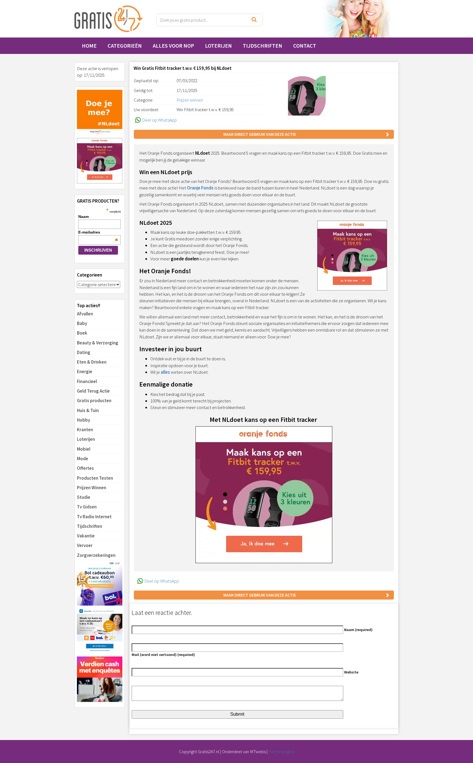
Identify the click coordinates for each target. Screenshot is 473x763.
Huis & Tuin (88, 410)
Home (89, 45)
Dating (83, 352)
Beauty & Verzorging (97, 343)
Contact (304, 45)
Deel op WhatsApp (159, 120)
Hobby (83, 420)
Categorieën (125, 45)
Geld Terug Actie (93, 391)
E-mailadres (98, 232)
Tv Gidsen (87, 507)
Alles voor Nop (173, 45)
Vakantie (86, 536)
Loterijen (218, 45)
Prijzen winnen (190, 100)
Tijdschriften (262, 45)
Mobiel (83, 449)
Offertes (85, 468)
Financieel (87, 381)
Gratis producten (94, 401)
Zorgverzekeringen (96, 555)
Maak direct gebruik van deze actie (259, 134)
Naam (83, 216)
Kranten (85, 430)
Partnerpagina (281, 751)
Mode (82, 459)
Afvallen (85, 314)
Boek (82, 333)
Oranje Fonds (200, 188)
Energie (84, 371)
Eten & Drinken (91, 362)
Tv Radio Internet (94, 517)
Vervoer (85, 545)
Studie (83, 497)
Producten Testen (95, 478)
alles (165, 372)
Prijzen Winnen (91, 488)
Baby (82, 323)
